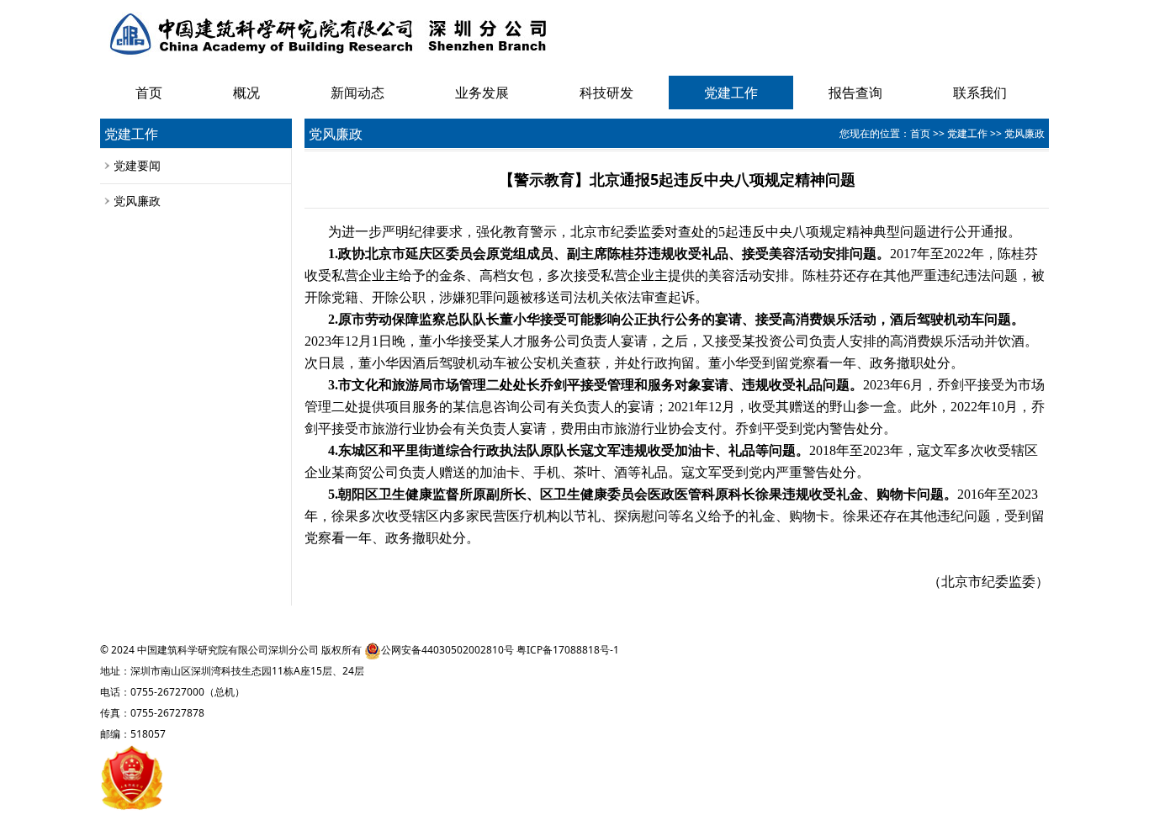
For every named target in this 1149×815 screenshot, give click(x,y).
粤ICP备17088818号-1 (567, 650)
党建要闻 (137, 165)
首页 (148, 92)
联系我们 (980, 92)
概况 (246, 92)
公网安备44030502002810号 (447, 650)
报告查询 (855, 92)
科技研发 (606, 92)
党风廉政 (137, 201)
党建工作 (731, 92)
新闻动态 (357, 92)
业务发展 (482, 92)
